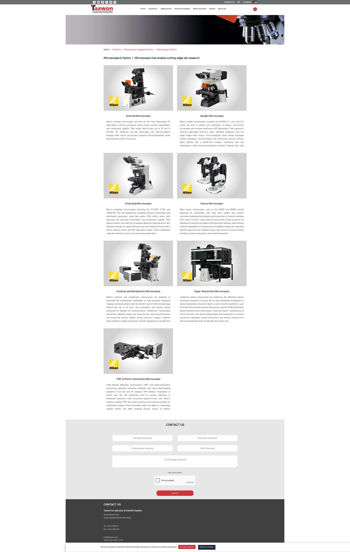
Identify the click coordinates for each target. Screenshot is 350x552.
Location (247, 2)
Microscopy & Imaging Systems (139, 49)
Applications (166, 9)
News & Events (199, 9)
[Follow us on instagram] (106, 2)
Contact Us (229, 2)
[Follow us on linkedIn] (98, 2)
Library (212, 9)
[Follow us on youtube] (110, 2)
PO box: (107, 518)
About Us (222, 9)
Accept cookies (187, 547)
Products (116, 49)
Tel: (105, 526)
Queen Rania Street (111, 514)
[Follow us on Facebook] (94, 2)
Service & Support (182, 9)
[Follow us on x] (114, 2)
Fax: (105, 529)
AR (238, 2)
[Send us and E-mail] (102, 2)
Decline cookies (207, 547)
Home (143, 9)
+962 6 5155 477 (113, 526)
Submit (175, 493)
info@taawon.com (111, 537)
